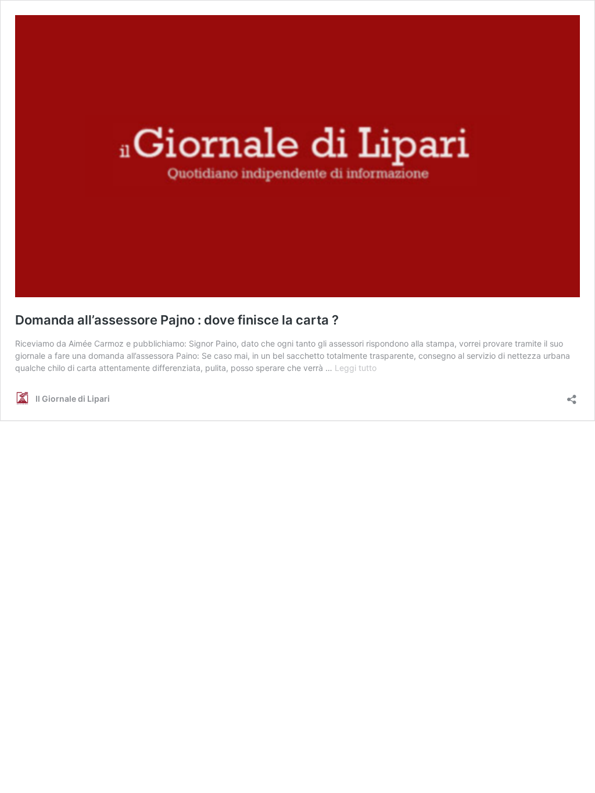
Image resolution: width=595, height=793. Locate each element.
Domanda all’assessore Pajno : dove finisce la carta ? (177, 319)
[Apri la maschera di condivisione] (572, 396)
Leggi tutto (356, 368)
